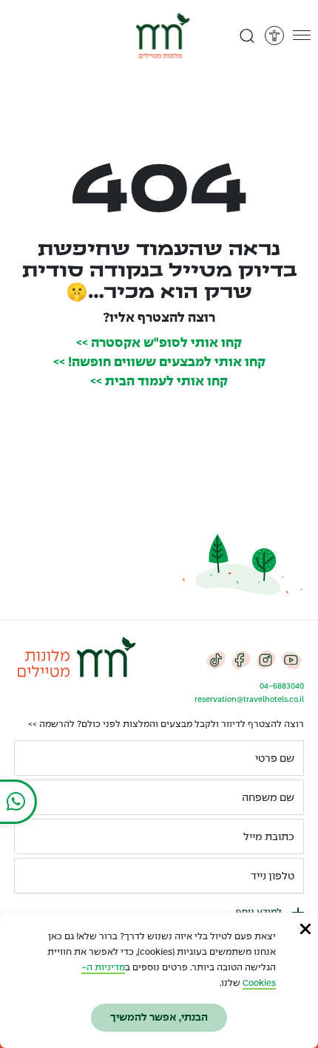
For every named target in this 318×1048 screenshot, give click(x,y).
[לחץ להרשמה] (32, 875)
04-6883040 (282, 686)
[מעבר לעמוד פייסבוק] (241, 660)
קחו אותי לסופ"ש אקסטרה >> (159, 343)
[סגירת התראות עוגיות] (305, 929)
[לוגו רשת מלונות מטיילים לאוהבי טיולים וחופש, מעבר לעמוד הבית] (159, 35)
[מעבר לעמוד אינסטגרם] (266, 660)
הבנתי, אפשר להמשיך (159, 1017)
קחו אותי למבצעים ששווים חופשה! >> (159, 362)
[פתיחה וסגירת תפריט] (302, 35)
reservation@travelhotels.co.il (249, 699)
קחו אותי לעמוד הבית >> (159, 382)
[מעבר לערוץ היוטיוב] (291, 660)
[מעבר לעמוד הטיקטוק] (216, 660)
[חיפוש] (247, 36)
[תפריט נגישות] (274, 35)
